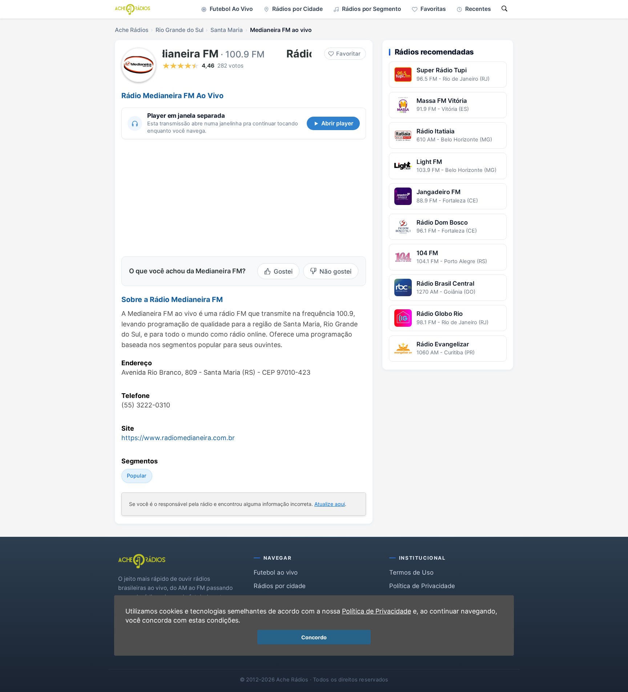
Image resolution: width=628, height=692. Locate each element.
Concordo (314, 637)
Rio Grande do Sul (180, 30)
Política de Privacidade (422, 586)
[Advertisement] (182, 197)
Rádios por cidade (280, 586)
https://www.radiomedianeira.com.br (178, 438)
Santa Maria (226, 30)
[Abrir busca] (504, 9)
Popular (136, 475)
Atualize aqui (329, 504)
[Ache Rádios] (132, 9)
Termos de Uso (411, 572)
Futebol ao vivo (276, 572)
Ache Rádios (131, 30)
